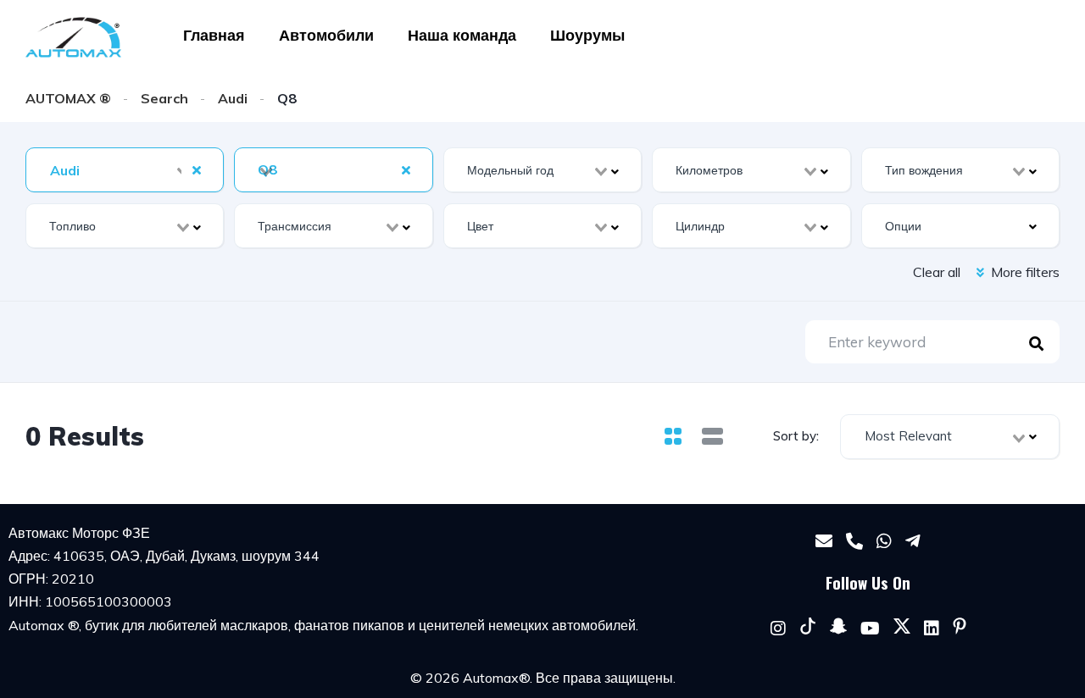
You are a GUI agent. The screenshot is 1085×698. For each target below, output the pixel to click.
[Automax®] (73, 37)
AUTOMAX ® (68, 98)
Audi (233, 98)
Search (164, 98)
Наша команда (462, 35)
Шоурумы (587, 35)
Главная (214, 35)
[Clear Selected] (196, 169)
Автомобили (326, 35)
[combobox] (124, 169)
